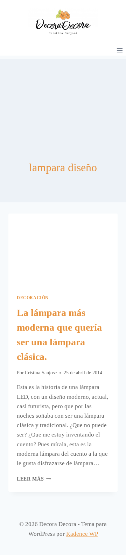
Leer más (34, 479)
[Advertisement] (63, 94)
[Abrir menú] (119, 50)
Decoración (33, 297)
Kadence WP (82, 534)
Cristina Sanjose (41, 372)
